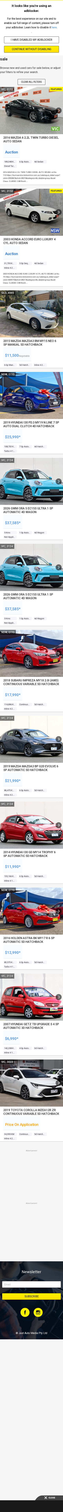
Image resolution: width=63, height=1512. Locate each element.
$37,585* (12, 523)
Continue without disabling (31, 49)
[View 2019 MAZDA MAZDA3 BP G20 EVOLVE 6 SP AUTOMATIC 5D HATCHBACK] (59, 739)
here (54, 27)
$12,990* (12, 953)
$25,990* (12, 437)
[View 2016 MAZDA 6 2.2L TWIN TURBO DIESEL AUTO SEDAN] (59, 111)
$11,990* (12, 867)
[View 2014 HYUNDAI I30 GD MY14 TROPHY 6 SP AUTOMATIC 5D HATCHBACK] (59, 825)
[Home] (31, 1324)
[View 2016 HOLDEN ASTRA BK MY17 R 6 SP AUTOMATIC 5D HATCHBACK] (59, 911)
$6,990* (11, 1039)
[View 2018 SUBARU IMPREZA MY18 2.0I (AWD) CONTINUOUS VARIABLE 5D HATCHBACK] (59, 653)
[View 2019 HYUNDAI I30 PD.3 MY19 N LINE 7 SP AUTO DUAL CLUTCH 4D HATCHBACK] (59, 395)
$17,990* (12, 695)
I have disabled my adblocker (31, 39)
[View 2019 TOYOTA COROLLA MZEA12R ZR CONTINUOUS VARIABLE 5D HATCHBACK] (59, 1083)
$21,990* (12, 781)
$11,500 (12, 355)
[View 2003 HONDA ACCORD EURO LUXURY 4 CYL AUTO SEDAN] (59, 212)
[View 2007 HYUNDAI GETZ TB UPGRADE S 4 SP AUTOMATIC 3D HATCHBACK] (59, 997)
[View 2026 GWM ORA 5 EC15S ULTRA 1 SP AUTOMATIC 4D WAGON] (59, 481)
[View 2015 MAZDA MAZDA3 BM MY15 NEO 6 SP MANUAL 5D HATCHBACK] (59, 314)
